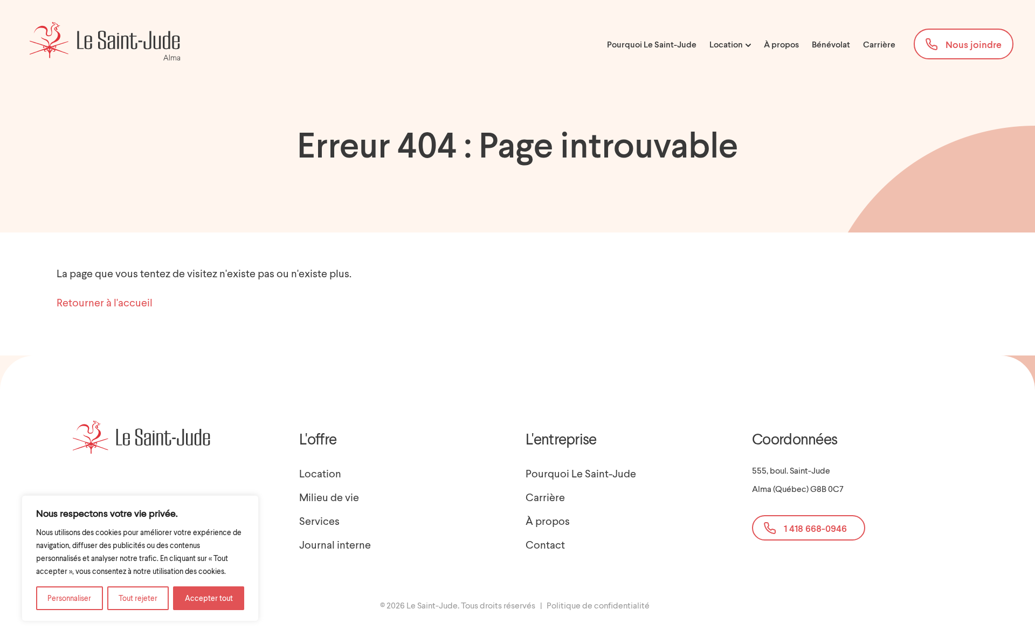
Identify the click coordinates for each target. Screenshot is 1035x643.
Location (726, 44)
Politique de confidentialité (598, 605)
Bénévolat (831, 44)
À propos (781, 44)
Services (319, 520)
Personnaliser (69, 598)
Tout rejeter (138, 598)
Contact (545, 544)
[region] (140, 558)
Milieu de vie (329, 496)
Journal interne (335, 544)
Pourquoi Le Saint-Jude (651, 44)
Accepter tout (209, 598)
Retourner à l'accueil (105, 302)
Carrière (879, 44)
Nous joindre (974, 44)
